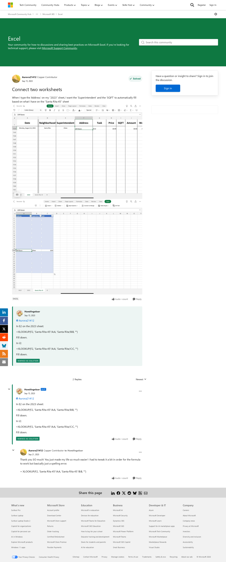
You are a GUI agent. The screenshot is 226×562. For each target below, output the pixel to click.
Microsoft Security (120, 515)
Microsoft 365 (48, 14)
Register (202, 4)
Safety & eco (161, 557)
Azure (151, 510)
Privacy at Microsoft (191, 526)
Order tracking (53, 531)
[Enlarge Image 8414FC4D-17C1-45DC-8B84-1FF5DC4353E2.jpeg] (77, 246)
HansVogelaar (32, 311)
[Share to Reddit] (129, 492)
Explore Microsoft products (22, 542)
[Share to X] (124, 492)
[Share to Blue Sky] (134, 492)
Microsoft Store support (56, 521)
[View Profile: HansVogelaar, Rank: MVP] (19, 391)
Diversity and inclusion (192, 536)
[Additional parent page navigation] (37, 14)
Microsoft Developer (157, 515)
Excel (60, 14)
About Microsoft (189, 515)
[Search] (192, 5)
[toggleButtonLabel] (215, 14)
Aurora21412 (29, 77)
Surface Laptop (17, 515)
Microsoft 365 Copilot (121, 542)
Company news (189, 521)
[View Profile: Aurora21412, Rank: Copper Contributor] (16, 79)
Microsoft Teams (119, 536)
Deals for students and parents (93, 542)
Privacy (104, 557)
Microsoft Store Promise (57, 542)
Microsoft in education (90, 510)
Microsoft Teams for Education (93, 521)
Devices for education (89, 515)
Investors (186, 531)
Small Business (119, 547)
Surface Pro (15, 510)
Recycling (173, 557)
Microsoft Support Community (59, 48)
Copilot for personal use (20, 531)
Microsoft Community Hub (19, 14)
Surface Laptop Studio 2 (20, 521)
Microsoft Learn (155, 521)
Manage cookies (117, 557)
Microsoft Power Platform (123, 531)
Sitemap (76, 557)
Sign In (212, 4)
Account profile (53, 510)
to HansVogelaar (74, 450)
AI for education (87, 547)
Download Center (54, 515)
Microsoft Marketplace (158, 536)
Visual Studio (154, 547)
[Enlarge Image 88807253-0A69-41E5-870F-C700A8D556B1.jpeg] (77, 151)
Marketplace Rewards (157, 542)
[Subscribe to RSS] (140, 492)
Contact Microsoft (90, 557)
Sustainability (188, 547)
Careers (186, 510)
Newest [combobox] (141, 379)
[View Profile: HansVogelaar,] (19, 313)
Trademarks (147, 557)
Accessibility (188, 542)
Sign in (168, 88)
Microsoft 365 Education (91, 526)
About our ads (187, 557)
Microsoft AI (118, 510)
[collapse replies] (9, 389)
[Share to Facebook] (118, 492)
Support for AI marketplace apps (162, 526)
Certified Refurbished (55, 536)
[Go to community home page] (10, 4)
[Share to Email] (145, 492)
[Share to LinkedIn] (113, 492)
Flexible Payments (54, 547)
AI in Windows (17, 536)
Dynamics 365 (118, 521)
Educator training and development (95, 536)
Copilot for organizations (21, 526)
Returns (50, 526)
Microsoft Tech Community (159, 531)
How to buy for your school (91, 531)
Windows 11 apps (18, 547)
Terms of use (133, 557)
